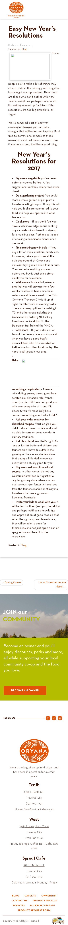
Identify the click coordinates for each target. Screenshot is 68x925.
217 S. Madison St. (34, 865)
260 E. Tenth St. (34, 792)
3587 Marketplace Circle (34, 826)
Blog (24, 49)
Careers (30, 895)
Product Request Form (34, 910)
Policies (19, 905)
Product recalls (45, 900)
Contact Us (19, 900)
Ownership (48, 895)
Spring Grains (13, 582)
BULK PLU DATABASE (42, 905)
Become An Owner (25, 690)
